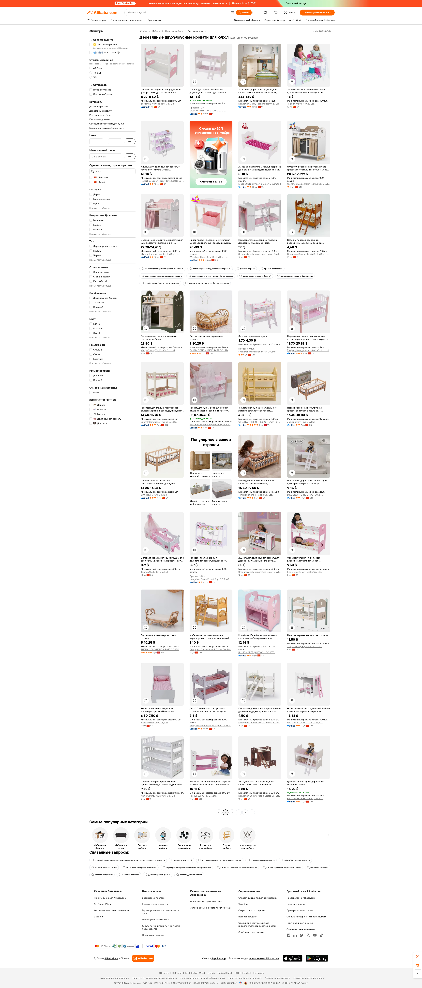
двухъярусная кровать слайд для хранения (209, 283)
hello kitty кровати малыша (297, 860)
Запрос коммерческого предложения (210, 907)
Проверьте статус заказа (299, 910)
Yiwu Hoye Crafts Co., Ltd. (154, 494)
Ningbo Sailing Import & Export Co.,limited (259, 183)
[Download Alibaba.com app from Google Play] (317, 958)
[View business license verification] (240, 983)
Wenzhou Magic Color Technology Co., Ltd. (308, 183)
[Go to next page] (252, 812)
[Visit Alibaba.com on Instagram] (308, 935)
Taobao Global (224, 973)
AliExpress (164, 973)
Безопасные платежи (153, 898)
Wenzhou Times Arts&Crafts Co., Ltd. (208, 257)
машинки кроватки (319, 867)
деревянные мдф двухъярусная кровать (163, 276)
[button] (232, 13)
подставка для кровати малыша (141, 867)
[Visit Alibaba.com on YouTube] (315, 935)
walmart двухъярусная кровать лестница (164, 269)
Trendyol (246, 973)
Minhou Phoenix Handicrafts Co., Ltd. (160, 254)
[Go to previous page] (219, 812)
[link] (417, 956)
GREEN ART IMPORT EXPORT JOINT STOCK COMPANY (259, 422)
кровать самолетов (273, 269)
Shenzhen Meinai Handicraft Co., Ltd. (257, 351)
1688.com (177, 973)
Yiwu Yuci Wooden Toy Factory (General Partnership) (211, 424)
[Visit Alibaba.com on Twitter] (302, 935)
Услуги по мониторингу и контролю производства (161, 927)
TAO (237, 973)
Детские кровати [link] (197, 31)
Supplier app (218, 958)
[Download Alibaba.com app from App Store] (292, 958)
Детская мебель (174, 31)
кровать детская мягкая (191, 875)
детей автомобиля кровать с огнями (162, 283)
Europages (258, 973)
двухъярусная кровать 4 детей (257, 276)
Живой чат (243, 904)
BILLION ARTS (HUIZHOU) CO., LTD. (208, 110)
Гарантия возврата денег (155, 904)
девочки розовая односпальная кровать (212, 269)
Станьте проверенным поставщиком (306, 916)
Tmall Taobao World (195, 973)
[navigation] (112, 422)
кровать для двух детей (106, 867)
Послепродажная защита (155, 919)
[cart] (276, 13)
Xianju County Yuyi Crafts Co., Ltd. (158, 350)
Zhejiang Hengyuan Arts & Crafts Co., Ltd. (308, 350)
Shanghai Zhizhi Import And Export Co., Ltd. (259, 254)
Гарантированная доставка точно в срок (160, 912)
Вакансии (99, 916)
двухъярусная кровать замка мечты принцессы (188, 867)
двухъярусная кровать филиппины (297, 276)
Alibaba (143, 31)
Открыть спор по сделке (251, 910)
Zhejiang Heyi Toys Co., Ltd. (301, 422)
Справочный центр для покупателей (257, 898)
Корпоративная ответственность (111, 910)
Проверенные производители (206, 901)
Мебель (156, 31)
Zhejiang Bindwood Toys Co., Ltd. (157, 103)
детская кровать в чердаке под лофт (283, 867)
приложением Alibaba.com (264, 958)
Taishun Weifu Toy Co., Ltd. (301, 103)
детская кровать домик (159, 875)
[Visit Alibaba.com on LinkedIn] (295, 935)
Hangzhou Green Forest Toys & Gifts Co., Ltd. (162, 181)
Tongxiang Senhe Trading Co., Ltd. (255, 494)
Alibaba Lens (111, 958)
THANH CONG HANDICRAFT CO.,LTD (209, 350)
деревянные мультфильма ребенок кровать (212, 276)
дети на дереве (247, 269)
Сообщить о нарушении (251, 932)
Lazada (211, 973)
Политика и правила (153, 935)
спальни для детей (183, 860)
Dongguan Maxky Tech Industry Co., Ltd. (258, 103)
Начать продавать (295, 904)
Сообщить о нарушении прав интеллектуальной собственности (257, 924)
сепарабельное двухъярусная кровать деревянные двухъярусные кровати (130, 860)
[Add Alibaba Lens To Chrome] (143, 958)
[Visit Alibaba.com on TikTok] (321, 935)
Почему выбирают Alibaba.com (110, 898)
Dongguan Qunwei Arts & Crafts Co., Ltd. (308, 254)
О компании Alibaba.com (107, 891)
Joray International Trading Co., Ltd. (159, 422)
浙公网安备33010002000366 (264, 983)
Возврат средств (247, 916)
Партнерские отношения (299, 923)
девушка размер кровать (262, 860)
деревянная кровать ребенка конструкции (221, 860)
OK (129, 141)
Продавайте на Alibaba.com (300, 898)
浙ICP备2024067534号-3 (295, 983)
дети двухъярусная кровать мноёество (238, 867)
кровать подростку (103, 875)
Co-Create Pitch (102, 904)
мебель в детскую (130, 875)
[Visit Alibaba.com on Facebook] (288, 935)
